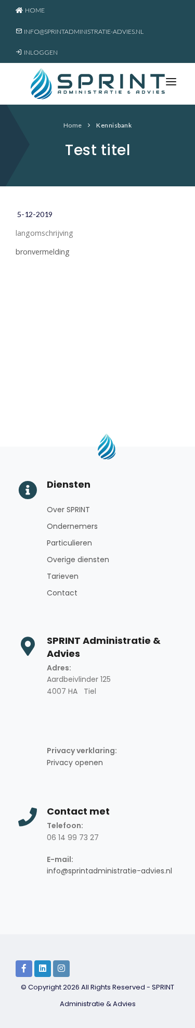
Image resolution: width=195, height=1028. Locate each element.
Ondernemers (72, 526)
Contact (62, 593)
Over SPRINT (68, 509)
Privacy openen (75, 762)
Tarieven (63, 576)
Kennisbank (114, 125)
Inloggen (40, 52)
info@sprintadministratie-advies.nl (83, 31)
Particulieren (69, 543)
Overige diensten (78, 559)
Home (34, 10)
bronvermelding (43, 252)
